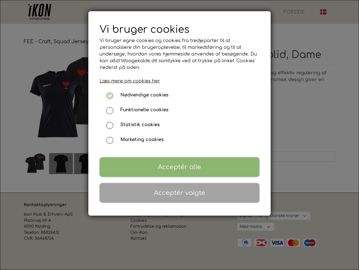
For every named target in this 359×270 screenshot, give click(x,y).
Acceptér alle (179, 166)
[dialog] (179, 135)
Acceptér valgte (179, 192)
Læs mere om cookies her (130, 81)
